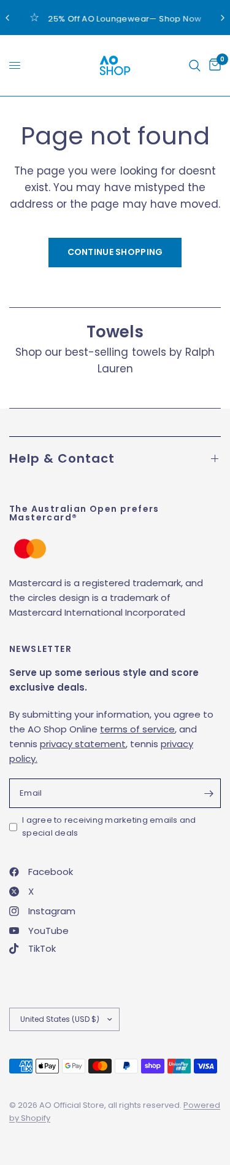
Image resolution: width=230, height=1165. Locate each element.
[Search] (195, 65)
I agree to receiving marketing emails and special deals (109, 826)
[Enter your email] (208, 793)
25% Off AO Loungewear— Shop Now (124, 19)
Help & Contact (62, 458)
